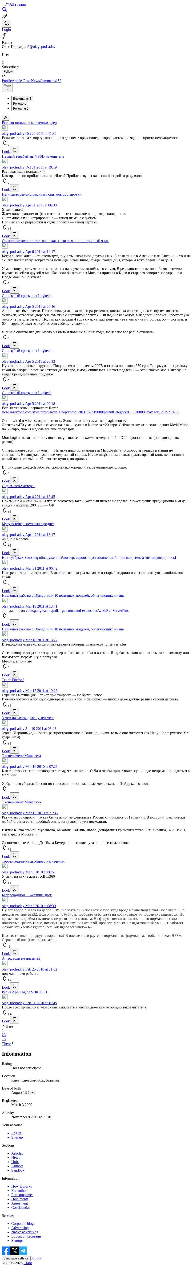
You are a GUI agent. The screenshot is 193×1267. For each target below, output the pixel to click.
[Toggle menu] (4, 5)
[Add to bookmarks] (14, 150)
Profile (7, 81)
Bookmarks (22, 98)
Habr (28, 1263)
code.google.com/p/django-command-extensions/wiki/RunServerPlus (77, 611)
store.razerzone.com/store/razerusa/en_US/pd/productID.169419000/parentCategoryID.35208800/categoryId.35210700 (90, 412)
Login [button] (6, 30)
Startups (17, 1240)
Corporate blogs (23, 1224)
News (35, 81)
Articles (17, 81)
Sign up (17, 1137)
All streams (17, 4)
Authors (17, 1166)
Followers (19, 103)
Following (20, 108)
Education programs (26, 1236)
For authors (19, 1191)
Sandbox (17, 1170)
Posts (27, 81)
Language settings (16, 1258)
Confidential (20, 1207)
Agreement (19, 1203)
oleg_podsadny (13, 134)
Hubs (15, 1162)
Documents (19, 1199)
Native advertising (24, 1232)
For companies (22, 1195)
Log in (16, 1133)
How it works (21, 1186)
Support (36, 1258)
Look (6, 152)
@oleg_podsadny (42, 47)
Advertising (20, 1228)
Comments (50, 81)
